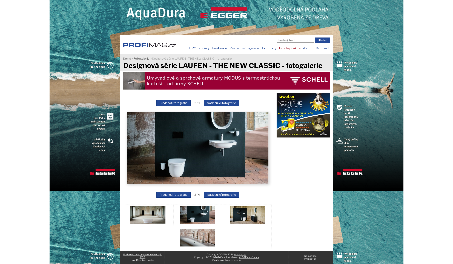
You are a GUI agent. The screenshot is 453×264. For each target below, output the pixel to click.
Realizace (219, 48)
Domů (127, 58)
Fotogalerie (250, 48)
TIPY (192, 48)
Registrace (310, 255)
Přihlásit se (310, 258)
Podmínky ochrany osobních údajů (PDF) (142, 256)
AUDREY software (249, 257)
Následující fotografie (221, 103)
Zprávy (204, 48)
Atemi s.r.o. (240, 254)
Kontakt (322, 48)
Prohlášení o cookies (142, 260)
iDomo (308, 48)
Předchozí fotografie (173, 103)
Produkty (269, 48)
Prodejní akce (289, 48)
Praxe (234, 48)
